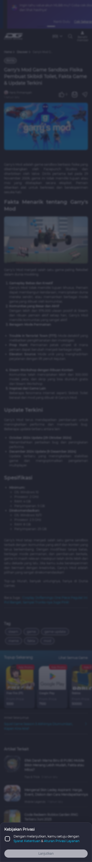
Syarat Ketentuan (27, 841)
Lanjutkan (46, 853)
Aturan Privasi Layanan (61, 841)
